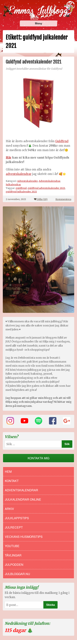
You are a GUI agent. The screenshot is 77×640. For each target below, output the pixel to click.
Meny (38, 23)
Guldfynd (61, 141)
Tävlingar (13, 555)
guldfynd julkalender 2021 (21, 191)
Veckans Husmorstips (24, 536)
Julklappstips (17, 518)
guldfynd (21, 187)
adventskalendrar (18, 174)
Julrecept (14, 527)
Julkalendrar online (23, 499)
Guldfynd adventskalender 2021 (33, 62)
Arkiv (9, 509)
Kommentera (63, 199)
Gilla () (42, 199)
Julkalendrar (13, 184)
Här (8, 157)
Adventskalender (27, 180)
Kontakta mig (38, 458)
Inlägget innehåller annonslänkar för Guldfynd (34, 68)
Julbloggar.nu (17, 574)
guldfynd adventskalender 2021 (46, 187)
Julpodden (14, 564)
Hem (8, 471)
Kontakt (12, 481)
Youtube (12, 546)
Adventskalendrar (49, 180)
